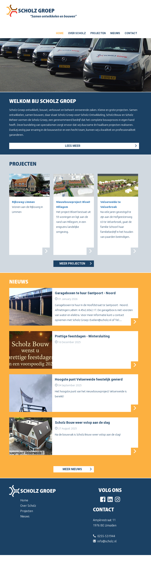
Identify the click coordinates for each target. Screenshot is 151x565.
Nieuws (115, 33)
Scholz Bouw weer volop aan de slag (82, 422)
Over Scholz (77, 33)
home (60, 33)
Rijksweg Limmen (23, 201)
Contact (131, 33)
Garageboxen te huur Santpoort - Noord (85, 293)
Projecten (98, 33)
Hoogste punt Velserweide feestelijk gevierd (89, 379)
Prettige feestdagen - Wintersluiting (82, 336)
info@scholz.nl (107, 541)
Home (24, 500)
